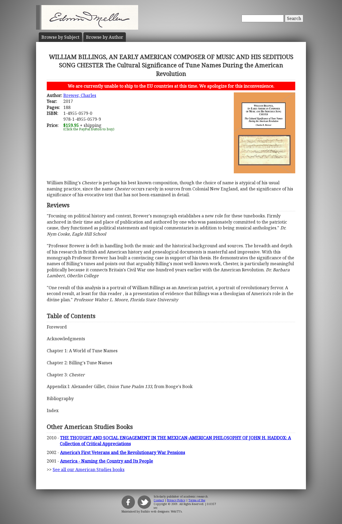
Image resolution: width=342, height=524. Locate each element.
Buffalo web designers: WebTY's (161, 511)
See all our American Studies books (89, 469)
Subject (60, 37)
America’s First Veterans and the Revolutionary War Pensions (122, 452)
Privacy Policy (176, 500)
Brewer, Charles (79, 95)
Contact (159, 500)
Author (104, 37)
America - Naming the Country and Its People (106, 461)
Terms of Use (196, 500)
